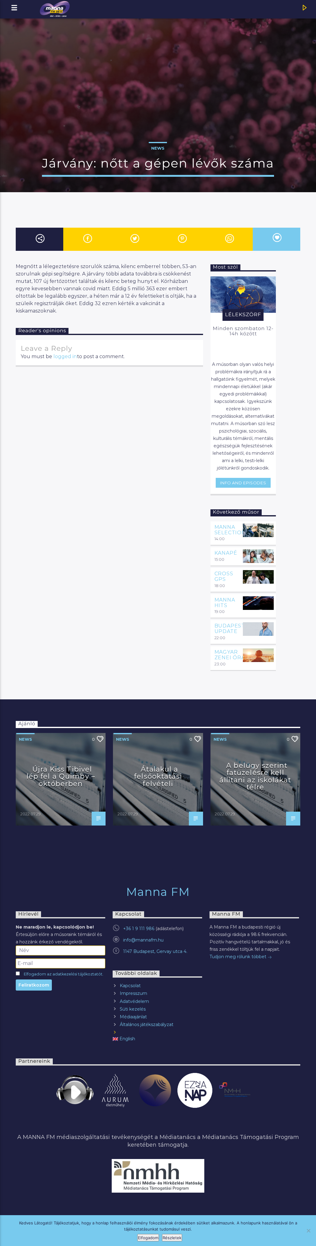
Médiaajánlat (133, 1017)
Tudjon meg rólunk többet (239, 956)
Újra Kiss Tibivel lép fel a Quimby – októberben (61, 776)
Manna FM (158, 891)
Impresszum (133, 993)
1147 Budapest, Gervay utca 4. (155, 951)
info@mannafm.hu (143, 940)
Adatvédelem (134, 1001)
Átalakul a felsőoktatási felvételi (158, 776)
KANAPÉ (225, 553)
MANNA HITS (224, 602)
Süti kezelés (133, 1009)
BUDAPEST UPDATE (229, 628)
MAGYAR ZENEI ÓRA (229, 654)
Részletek (172, 1237)
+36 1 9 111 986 (138, 928)
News (157, 148)
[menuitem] (157, 1039)
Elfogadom (148, 1237)
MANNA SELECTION (230, 530)
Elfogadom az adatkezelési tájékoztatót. (63, 974)
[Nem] (308, 1230)
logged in (65, 356)
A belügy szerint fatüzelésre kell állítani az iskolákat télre (255, 776)
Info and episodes (243, 482)
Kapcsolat (130, 985)
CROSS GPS (223, 576)
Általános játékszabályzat (146, 1024)
